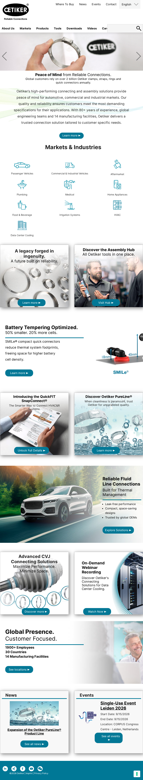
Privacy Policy (41, 773)
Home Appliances (117, 194)
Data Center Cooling (22, 235)
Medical (69, 194)
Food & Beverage (22, 214)
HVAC (117, 214)
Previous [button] (4, 56)
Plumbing (22, 194)
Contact (111, 4)
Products (42, 28)
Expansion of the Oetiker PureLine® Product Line (34, 731)
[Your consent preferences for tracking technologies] (137, 774)
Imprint (29, 773)
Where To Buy (65, 4)
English (126, 4)
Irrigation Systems (69, 214)
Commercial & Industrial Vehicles (69, 173)
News (82, 4)
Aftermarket (117, 174)
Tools (57, 28)
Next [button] (138, 56)
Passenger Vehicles (22, 173)
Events (96, 4)
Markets (25, 28)
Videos (92, 28)
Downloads (74, 28)
